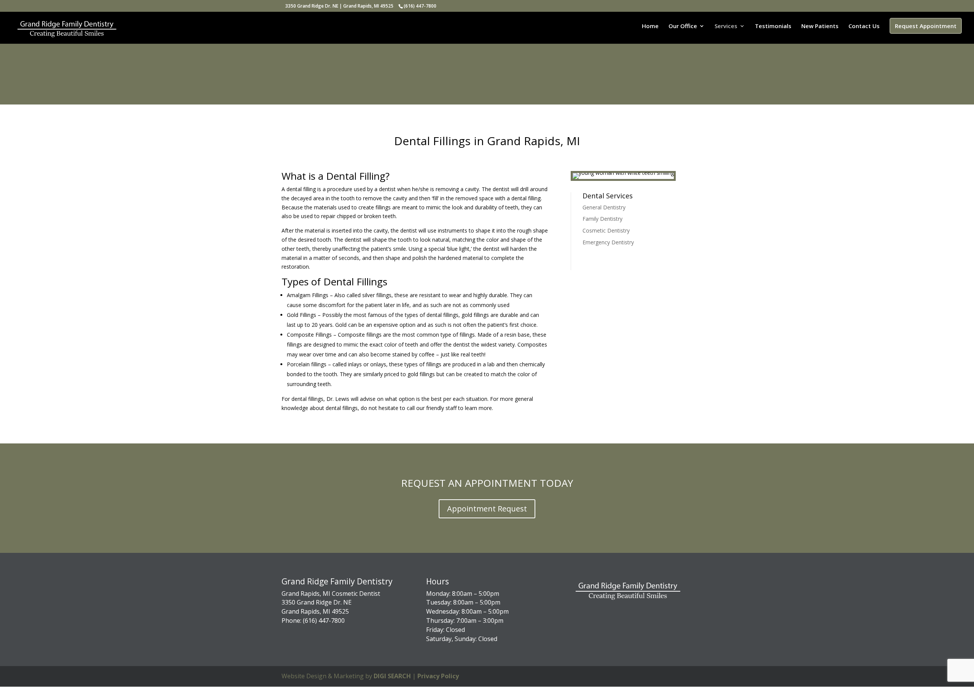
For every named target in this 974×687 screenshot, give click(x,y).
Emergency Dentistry (608, 242)
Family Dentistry (602, 218)
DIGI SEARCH (392, 676)
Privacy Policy (438, 676)
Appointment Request (487, 508)
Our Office (682, 26)
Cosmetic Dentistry (606, 230)
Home (650, 26)
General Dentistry (603, 207)
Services (726, 26)
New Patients (820, 26)
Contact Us (864, 26)
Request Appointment (925, 26)
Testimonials (773, 26)
